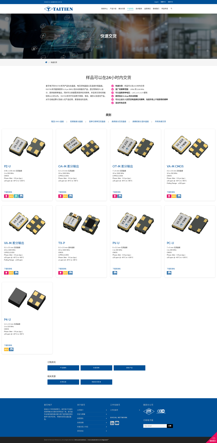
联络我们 (156, 9)
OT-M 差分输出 (123, 166)
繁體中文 (163, 2)
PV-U (116, 243)
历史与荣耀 (81, 414)
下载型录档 (8, 192)
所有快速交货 (160, 121)
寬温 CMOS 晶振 (57, 121)
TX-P (61, 243)
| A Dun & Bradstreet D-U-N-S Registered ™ (97, 440)
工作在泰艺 (114, 410)
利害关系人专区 (82, 427)
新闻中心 (104, 9)
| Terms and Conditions (80, 440)
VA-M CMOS (175, 166)
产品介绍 (113, 9)
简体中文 (170, 2)
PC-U (170, 243)
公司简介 (80, 410)
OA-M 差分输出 (68, 166)
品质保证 (147, 9)
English (156, 2)
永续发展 (80, 423)
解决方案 (122, 9)
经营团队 (80, 418)
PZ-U (7, 166)
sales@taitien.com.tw (56, 2)
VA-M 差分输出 (14, 243)
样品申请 (165, 9)
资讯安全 (80, 431)
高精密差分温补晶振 (140, 121)
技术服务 (139, 9)
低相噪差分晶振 (76, 121)
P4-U (7, 319)
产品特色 (130, 9)
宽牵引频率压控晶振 (97, 121)
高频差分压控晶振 (119, 121)
